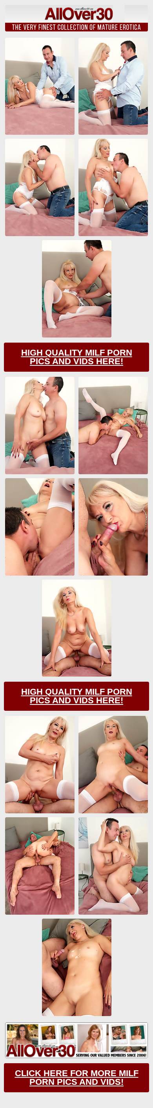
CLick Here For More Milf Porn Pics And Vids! (76, 1077)
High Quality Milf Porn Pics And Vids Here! (76, 357)
